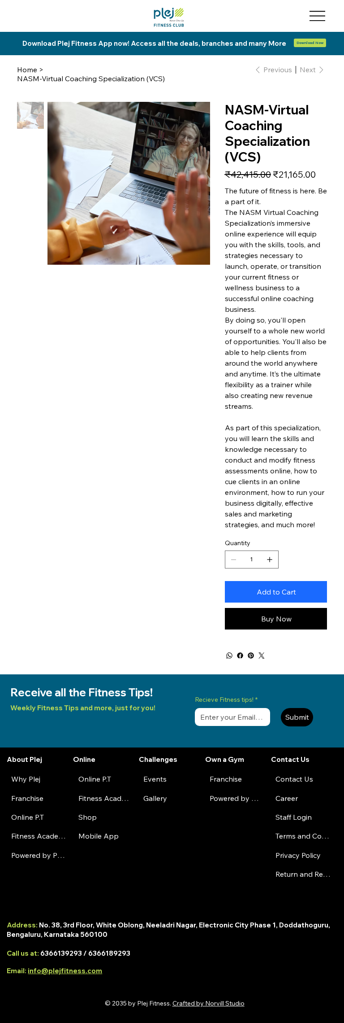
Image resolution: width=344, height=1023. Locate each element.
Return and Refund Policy (303, 874)
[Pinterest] (250, 655)
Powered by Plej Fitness (38, 855)
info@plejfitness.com (65, 970)
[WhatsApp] (229, 655)
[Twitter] (261, 655)
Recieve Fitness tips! (226, 699)
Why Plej (25, 778)
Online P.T (27, 817)
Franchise (27, 798)
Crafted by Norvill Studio (208, 1003)
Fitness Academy (38, 835)
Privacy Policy (298, 855)
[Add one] (270, 559)
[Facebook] (240, 655)
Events (155, 778)
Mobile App (98, 835)
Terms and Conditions (303, 835)
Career (286, 798)
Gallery (155, 798)
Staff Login (293, 817)
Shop (87, 817)
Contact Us (294, 778)
